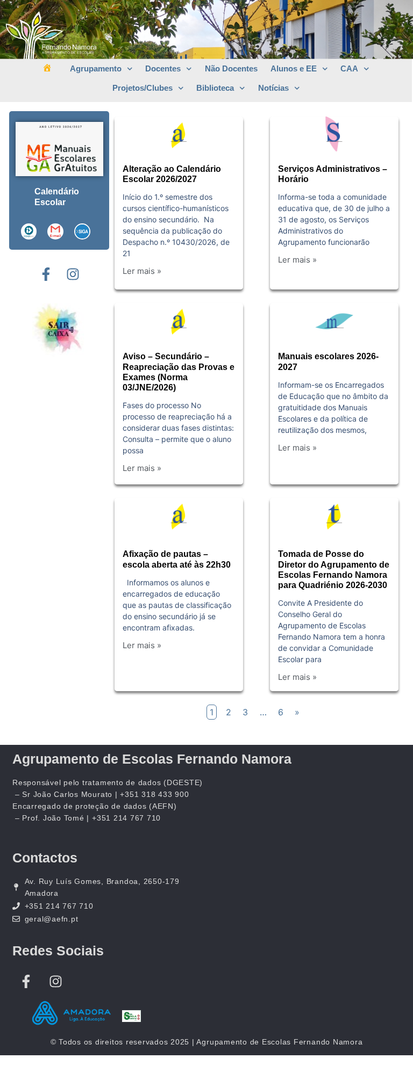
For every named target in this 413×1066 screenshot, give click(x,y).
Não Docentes (231, 68)
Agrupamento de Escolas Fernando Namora (151, 758)
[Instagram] (72, 273)
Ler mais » (142, 271)
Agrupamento (96, 68)
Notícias (273, 87)
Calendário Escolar (56, 197)
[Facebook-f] (45, 273)
